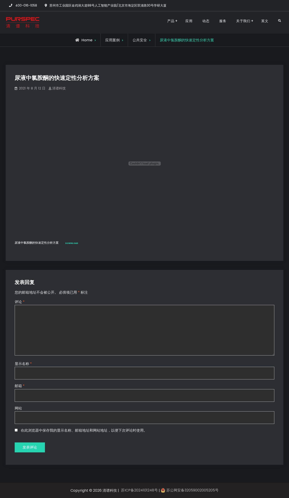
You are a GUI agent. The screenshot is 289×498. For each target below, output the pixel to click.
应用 (188, 21)
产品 (170, 21)
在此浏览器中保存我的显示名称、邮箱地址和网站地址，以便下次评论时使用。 (84, 430)
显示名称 (23, 363)
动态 (205, 21)
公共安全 (140, 40)
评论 (20, 301)
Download (71, 243)
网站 (18, 408)
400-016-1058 (26, 5)
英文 (264, 21)
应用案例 (112, 40)
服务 (222, 21)
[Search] (279, 21)
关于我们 (243, 21)
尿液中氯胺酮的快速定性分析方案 (37, 243)
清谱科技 (59, 88)
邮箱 (20, 385)
